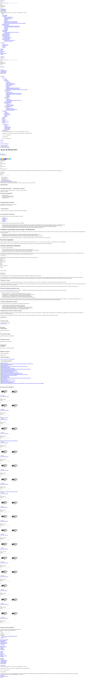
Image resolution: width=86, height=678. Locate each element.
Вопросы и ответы (3, 655)
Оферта (1, 677)
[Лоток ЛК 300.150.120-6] (4, 147)
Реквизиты (2, 658)
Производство (4, 44)
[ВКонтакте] (1, 159)
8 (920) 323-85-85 (3, 662)
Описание (4, 217)
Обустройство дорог (3, 643)
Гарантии (4, 47)
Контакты (2, 656)
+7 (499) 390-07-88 (3, 323)
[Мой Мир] (3, 159)
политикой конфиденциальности (11, 636)
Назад (8, 81)
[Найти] (1, 8)
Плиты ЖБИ (2, 641)
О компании (2, 644)
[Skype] (9, 159)
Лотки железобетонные (4, 639)
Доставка (4, 221)
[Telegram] (10, 159)
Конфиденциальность (4, 676)
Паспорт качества (5, 45)
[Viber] (6, 159)
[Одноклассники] (2, 159)
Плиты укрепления (3, 642)
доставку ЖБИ (9, 290)
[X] (5, 159)
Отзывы (3, 46)
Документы (4, 220)
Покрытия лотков (3, 640)
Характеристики (5, 218)
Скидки (1, 652)
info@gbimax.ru (5, 130)
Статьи (1, 654)
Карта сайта (2, 675)
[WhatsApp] (8, 159)
